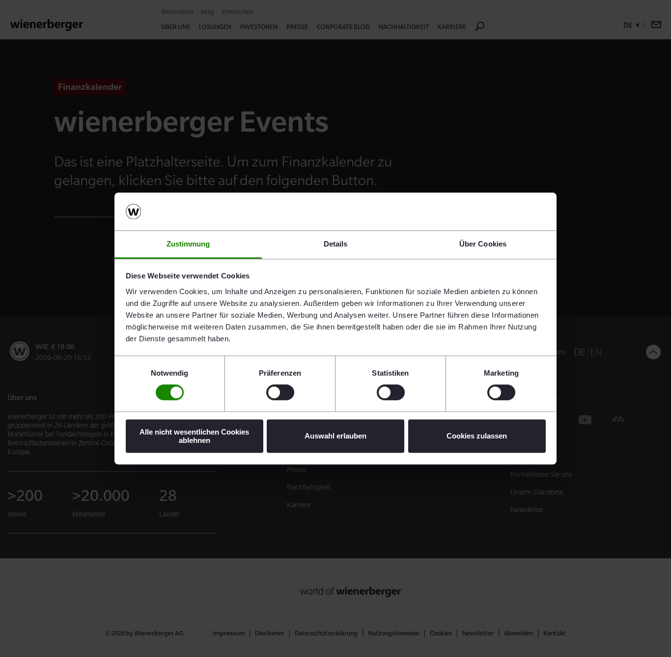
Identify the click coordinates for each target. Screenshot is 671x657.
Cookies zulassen (477, 436)
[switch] (280, 392)
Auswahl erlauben (335, 436)
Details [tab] (336, 244)
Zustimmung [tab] (188, 244)
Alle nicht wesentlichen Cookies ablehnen (194, 436)
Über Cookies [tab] (482, 244)
